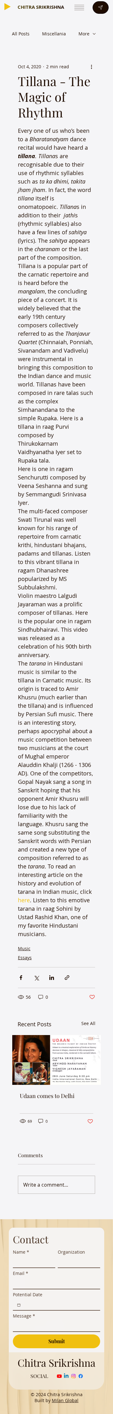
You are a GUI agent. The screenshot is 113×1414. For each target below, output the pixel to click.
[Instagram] (73, 1376)
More (83, 34)
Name (21, 1252)
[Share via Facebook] (21, 978)
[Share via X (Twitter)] (36, 978)
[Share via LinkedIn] (52, 978)
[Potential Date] (19, 1305)
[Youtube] (59, 1376)
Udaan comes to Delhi (47, 1096)
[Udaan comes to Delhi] (56, 1060)
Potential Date (27, 1294)
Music (24, 948)
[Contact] (100, 7)
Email (20, 1273)
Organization (71, 1252)
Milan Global (65, 1400)
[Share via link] (67, 978)
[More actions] (91, 66)
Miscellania (54, 34)
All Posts (21, 34)
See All (88, 1023)
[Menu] (78, 7)
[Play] (7, 6)
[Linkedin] (66, 1376)
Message (24, 1315)
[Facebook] (80, 1376)
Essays (25, 958)
